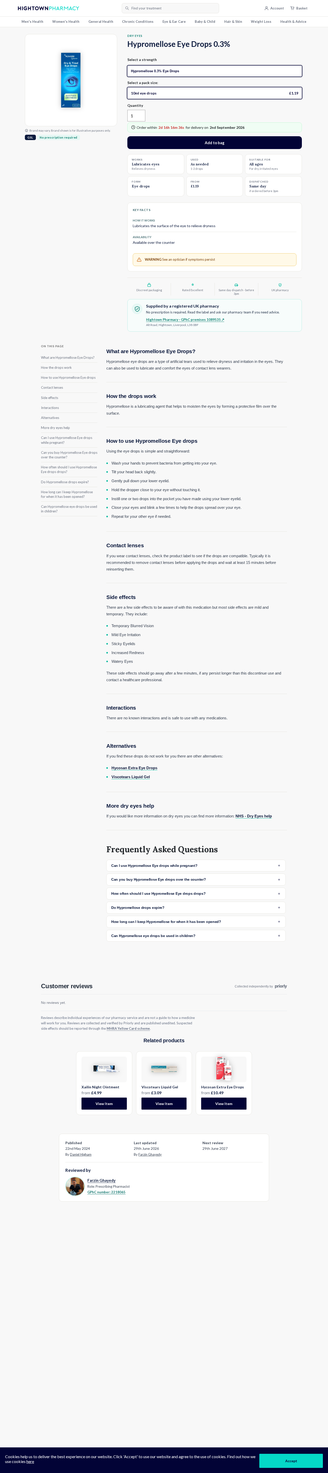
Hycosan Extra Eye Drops (134, 768)
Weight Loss (261, 21)
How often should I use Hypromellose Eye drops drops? (69, 469)
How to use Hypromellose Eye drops (68, 377)
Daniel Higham (80, 1154)
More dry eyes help (55, 428)
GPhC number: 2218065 (106, 1192)
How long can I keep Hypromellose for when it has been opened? (67, 494)
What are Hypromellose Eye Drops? (68, 357)
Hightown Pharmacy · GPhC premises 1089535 (185, 320)
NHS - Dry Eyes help (253, 816)
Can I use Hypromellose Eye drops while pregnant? (66, 440)
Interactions (50, 408)
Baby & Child (205, 21)
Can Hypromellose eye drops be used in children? (69, 508)
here (30, 1461)
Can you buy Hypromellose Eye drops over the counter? (69, 454)
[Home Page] (68, 8)
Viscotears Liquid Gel (130, 777)
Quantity (135, 105)
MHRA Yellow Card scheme (128, 1028)
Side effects (49, 398)
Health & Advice (293, 21)
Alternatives (50, 418)
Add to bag (214, 142)
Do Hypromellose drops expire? (65, 482)
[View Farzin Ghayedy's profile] (74, 1186)
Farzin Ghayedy (150, 1154)
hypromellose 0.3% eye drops (155, 71)
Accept (291, 1461)
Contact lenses (52, 387)
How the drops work (56, 367)
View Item (104, 1103)
